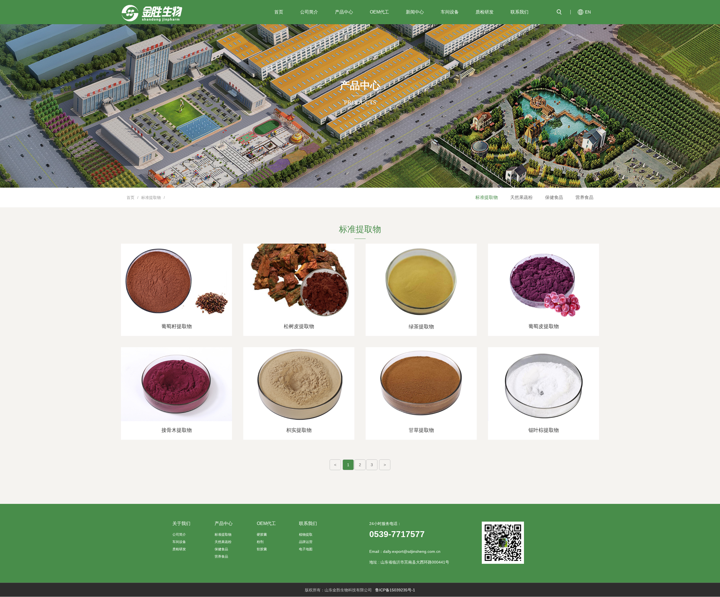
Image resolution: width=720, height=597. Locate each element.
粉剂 (260, 542)
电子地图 (305, 549)
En (588, 12)
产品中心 (344, 12)
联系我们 (519, 12)
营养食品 (584, 197)
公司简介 (309, 12)
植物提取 (305, 535)
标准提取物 (486, 197)
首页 (278, 12)
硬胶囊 (262, 535)
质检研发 (485, 12)
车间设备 (450, 12)
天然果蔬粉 (521, 197)
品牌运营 (305, 542)
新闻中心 (415, 12)
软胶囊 (262, 549)
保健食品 (554, 197)
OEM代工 (379, 12)
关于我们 (181, 523)
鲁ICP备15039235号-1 (395, 590)
